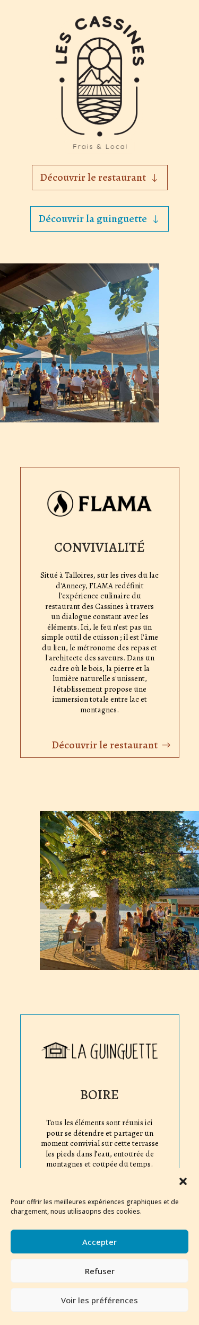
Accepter (99, 1241)
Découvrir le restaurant (93, 177)
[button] (183, 1181)
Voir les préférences (99, 1300)
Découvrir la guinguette (92, 218)
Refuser (100, 1271)
